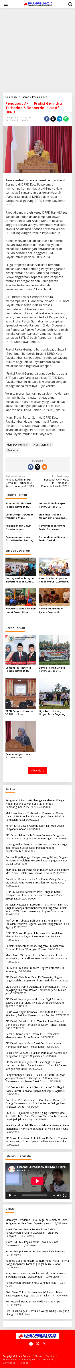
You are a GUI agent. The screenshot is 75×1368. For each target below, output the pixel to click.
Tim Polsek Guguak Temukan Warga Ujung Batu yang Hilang (37, 1312)
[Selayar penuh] (65, 1195)
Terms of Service (44, 1356)
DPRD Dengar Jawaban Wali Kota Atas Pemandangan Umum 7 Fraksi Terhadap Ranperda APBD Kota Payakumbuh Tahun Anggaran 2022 (19, 516)
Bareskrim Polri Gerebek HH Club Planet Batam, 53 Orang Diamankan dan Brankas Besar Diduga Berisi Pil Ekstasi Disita (35, 1103)
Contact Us (9, 1362)
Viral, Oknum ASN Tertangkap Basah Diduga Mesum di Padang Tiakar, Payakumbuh (36, 1275)
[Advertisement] (37, 50)
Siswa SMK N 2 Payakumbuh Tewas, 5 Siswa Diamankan (31, 1243)
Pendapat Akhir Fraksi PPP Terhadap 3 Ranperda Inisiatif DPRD (55, 481)
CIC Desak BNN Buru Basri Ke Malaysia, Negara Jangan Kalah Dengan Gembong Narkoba (33, 978)
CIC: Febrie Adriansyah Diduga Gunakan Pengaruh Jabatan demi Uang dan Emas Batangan (34, 836)
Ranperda (13, 450)
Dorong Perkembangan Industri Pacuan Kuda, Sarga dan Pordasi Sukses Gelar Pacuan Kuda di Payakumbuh (19, 580)
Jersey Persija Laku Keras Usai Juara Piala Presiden (35, 1251)
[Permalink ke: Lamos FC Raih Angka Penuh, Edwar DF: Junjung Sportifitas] (54, 649)
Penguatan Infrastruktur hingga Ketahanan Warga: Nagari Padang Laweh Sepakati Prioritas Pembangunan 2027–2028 (34, 804)
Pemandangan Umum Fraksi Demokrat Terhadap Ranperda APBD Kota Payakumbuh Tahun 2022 (53, 527)
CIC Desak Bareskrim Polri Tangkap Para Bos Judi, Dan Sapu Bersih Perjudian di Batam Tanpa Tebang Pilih (35, 1024)
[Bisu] (59, 1195)
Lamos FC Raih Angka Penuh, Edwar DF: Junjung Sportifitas (52, 505)
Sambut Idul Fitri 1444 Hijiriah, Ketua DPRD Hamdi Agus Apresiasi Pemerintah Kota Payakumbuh (18, 505)
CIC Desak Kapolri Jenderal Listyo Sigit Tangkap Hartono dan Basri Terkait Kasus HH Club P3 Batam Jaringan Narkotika (36, 1065)
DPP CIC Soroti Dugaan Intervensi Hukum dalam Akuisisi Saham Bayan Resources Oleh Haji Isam (34, 934)
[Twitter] (37, 467)
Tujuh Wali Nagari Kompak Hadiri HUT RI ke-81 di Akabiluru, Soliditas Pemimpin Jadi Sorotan (34, 1013)
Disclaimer (48, 1359)
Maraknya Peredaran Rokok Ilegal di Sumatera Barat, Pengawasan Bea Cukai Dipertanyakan (36, 1221)
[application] (37, 1181)
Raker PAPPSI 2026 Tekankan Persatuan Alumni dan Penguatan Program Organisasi (36, 1054)
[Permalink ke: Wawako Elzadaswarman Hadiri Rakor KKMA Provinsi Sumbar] (20, 596)
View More (37, 770)
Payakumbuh (12, 120)
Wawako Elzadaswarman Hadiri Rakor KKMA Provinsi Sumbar (20, 610)
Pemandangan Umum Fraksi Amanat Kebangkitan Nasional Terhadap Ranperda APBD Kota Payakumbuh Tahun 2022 (20, 527)
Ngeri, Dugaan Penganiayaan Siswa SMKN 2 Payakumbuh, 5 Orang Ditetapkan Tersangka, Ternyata (32, 1233)
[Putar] (10, 1195)
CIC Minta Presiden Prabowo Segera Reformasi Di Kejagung (34, 969)
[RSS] (44, 467)
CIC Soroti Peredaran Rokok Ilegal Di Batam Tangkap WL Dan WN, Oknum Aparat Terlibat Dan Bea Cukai (36, 1139)
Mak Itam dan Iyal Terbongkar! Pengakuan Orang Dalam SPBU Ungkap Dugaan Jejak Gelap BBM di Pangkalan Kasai (34, 816)
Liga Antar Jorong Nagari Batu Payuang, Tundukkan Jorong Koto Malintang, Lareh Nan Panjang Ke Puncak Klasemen (53, 516)
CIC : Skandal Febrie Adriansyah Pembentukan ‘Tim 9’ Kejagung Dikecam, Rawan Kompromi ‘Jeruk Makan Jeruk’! (36, 990)
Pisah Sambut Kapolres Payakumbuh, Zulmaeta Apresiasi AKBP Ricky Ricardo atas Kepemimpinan (53, 580)
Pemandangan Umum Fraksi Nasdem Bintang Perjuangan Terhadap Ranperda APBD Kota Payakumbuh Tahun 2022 (20, 539)
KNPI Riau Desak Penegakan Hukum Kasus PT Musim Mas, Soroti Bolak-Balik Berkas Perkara (37, 871)
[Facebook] (30, 467)
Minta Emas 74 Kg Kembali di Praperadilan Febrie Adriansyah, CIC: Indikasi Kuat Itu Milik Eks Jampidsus (36, 956)
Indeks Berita (10, 1359)
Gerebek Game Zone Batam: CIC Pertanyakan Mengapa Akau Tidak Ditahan (32, 1035)
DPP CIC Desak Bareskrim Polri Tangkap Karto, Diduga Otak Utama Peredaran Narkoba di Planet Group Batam (34, 895)
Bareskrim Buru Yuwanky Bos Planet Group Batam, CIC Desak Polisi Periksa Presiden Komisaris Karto (35, 880)
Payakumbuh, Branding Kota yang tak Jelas (30, 1282)
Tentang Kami (30, 1359)
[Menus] (6, 4)
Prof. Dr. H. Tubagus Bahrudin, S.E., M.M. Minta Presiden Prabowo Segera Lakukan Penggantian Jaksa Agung (37, 924)
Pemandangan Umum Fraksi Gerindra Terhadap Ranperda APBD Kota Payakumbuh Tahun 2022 (53, 539)
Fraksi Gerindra (42, 444)
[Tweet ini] (53, 119)
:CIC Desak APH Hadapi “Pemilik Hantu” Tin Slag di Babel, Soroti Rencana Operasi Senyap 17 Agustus (35, 1089)
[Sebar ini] (47, 119)
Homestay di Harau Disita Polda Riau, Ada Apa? (33, 1301)
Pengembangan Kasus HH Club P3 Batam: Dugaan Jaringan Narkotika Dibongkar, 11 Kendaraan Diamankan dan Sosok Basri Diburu (35, 1078)
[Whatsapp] (66, 119)
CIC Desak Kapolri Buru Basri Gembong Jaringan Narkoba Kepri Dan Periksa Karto (33, 1045)
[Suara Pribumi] (38, 4)
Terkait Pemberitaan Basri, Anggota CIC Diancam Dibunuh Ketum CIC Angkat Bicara (34, 947)
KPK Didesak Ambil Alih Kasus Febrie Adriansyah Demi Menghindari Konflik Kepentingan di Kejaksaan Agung (37, 1127)
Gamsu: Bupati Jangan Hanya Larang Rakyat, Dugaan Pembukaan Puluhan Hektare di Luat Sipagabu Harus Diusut (36, 860)
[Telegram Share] (59, 119)
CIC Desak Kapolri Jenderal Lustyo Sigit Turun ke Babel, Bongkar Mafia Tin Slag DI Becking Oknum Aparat (34, 1002)
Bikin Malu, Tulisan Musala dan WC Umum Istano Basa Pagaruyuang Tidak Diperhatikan (34, 1293)
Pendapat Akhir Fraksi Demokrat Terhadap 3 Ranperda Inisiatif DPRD (19, 481)
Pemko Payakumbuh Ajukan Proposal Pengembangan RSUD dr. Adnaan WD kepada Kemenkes (54, 610)
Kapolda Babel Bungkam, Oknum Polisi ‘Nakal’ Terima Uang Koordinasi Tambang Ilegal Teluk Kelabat (37, 1262)
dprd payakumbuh (17, 444)
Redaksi (23, 1362)
